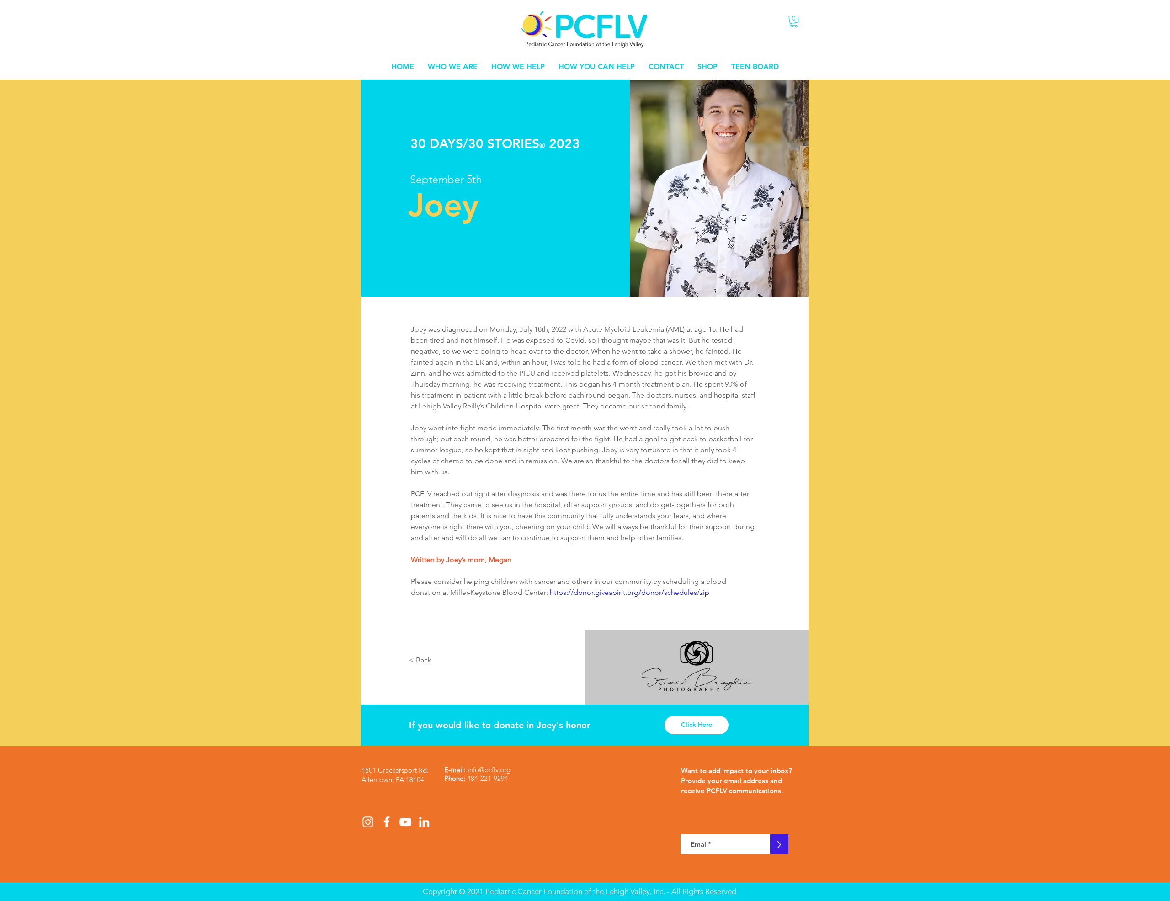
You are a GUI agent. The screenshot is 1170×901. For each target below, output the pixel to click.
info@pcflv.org (489, 769)
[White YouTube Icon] (405, 822)
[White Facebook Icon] (386, 822)
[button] (794, 21)
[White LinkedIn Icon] (424, 822)
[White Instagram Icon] (368, 822)
